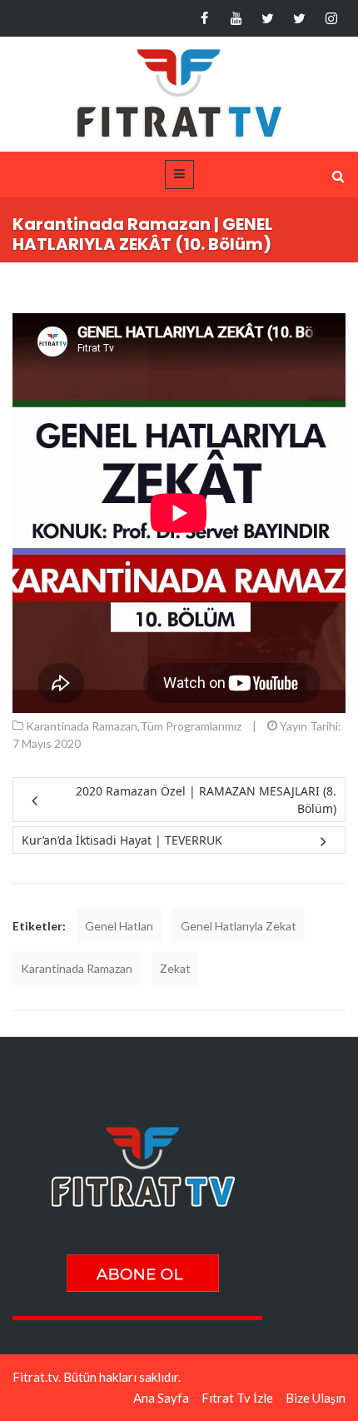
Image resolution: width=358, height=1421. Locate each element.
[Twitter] (267, 18)
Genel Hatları (119, 926)
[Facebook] (204, 18)
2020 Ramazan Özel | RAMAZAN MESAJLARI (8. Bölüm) (206, 799)
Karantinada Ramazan (81, 726)
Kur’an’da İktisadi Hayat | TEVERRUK (122, 840)
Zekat (175, 968)
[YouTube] (236, 18)
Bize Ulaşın (316, 1397)
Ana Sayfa (161, 1397)
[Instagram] (331, 18)
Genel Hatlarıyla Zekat (238, 926)
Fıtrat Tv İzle (237, 1397)
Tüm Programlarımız (190, 726)
